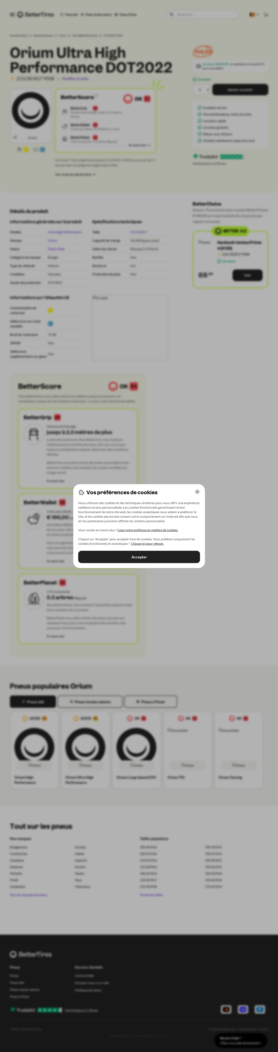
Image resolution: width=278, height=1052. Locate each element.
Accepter (139, 557)
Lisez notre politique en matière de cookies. (148, 530)
